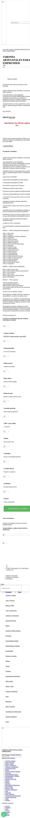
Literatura (7, 783)
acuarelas (7, 812)
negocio (7, 806)
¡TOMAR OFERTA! (8, 146)
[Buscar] (27, 588)
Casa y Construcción (10, 765)
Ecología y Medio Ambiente (12, 771)
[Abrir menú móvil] (8, 22)
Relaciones (8, 792)
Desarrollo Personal (10, 768)
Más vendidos (10, 49)
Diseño (7, 770)
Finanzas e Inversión (10, 779)
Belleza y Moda (9, 764)
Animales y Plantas (10, 761)
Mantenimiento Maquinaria (12, 785)
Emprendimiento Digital (11, 774)
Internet (7, 782)
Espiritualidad (8, 777)
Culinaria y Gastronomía (11, 767)
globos (7, 813)
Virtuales (7, 800)
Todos (6, 799)
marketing (7, 807)
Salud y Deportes (9, 794)
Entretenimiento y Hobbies (12, 776)
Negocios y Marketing (11, 789)
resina (6, 809)
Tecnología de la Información (13, 796)
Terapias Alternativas (10, 797)
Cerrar (2, 584)
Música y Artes (9, 788)
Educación (8, 773)
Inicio (4, 49)
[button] (3, 814)
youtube (7, 815)
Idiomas (7, 780)
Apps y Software (9, 762)
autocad (7, 810)
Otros (6, 791)
